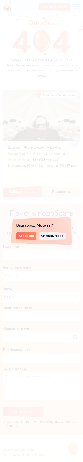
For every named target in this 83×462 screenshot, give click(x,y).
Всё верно (26, 235)
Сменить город (52, 235)
